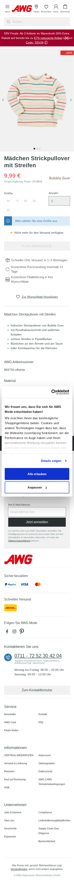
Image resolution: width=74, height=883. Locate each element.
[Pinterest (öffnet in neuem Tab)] (22, 632)
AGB (6, 787)
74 (17, 201)
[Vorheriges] (3, 100)
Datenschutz (45, 771)
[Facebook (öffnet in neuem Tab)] (8, 632)
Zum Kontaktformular (37, 690)
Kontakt (42, 714)
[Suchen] (8, 21)
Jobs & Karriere (12, 812)
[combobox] (41, 21)
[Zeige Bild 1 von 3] (34, 149)
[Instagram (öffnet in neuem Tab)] (15, 632)
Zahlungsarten (46, 763)
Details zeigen (51, 461)
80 (25, 201)
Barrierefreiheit (46, 841)
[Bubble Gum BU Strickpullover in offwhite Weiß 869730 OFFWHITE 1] (37, 100)
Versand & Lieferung (15, 763)
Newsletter (10, 714)
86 (34, 201)
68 (8, 201)
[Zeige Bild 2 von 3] (37, 149)
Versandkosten (19, 869)
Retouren (9, 771)
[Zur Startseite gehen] (22, 8)
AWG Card (10, 722)
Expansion (10, 836)
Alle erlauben (37, 474)
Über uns (9, 820)
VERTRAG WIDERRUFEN (19, 755)
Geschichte (10, 828)
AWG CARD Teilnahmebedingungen (51, 782)
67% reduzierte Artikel (48, 38)
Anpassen (35, 487)
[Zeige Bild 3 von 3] (39, 149)
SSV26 (39, 42)
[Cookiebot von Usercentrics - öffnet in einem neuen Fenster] (52, 392)
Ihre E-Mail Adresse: (19, 504)
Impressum (44, 755)
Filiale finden (11, 730)
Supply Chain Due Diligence (48, 831)
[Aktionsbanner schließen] (66, 38)
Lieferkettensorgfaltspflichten (54, 820)
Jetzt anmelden (37, 522)
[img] (67, 53)
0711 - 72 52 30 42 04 (38, 655)
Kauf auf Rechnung (15, 779)
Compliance (45, 812)
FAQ (40, 722)
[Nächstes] (71, 100)
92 (8, 210)
